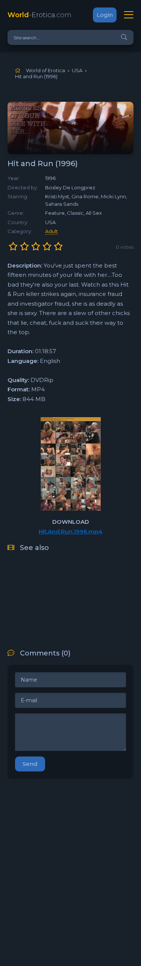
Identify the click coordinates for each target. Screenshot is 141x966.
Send (30, 763)
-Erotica (39, 15)
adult (51, 231)
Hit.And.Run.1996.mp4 (70, 531)
